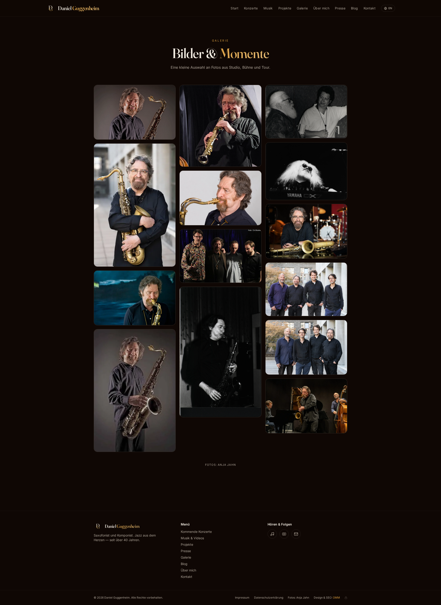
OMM (336, 597)
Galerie (302, 8)
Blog (354, 8)
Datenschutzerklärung (268, 597)
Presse (340, 8)
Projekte (284, 8)
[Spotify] (272, 534)
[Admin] (346, 597)
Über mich (321, 8)
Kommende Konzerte (196, 532)
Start (234, 8)
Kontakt (370, 8)
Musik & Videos (192, 538)
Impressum (242, 597)
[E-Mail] (296, 534)
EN (390, 8)
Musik (268, 8)
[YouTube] (284, 534)
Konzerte (251, 8)
